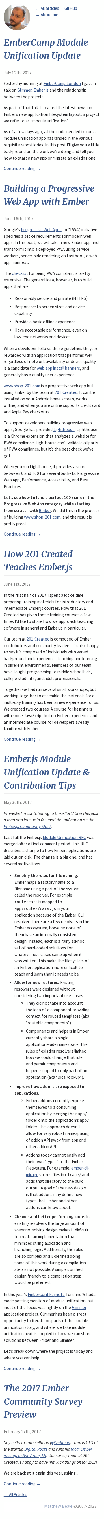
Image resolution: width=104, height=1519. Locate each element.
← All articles (47, 8)
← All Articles (15, 1494)
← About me (47, 14)
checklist (20, 273)
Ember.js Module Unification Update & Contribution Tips (47, 772)
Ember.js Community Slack (27, 826)
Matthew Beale (58, 1506)
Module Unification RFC (64, 837)
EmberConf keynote (46, 1294)
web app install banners (58, 368)
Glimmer (24, 90)
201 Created (66, 392)
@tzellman (60, 1442)
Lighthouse (64, 429)
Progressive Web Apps (41, 229)
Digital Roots (35, 1449)
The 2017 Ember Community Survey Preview (43, 1401)
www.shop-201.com (22, 385)
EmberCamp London (62, 83)
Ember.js (41, 90)
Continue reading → (22, 168)
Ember (45, 510)
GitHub (70, 8)
